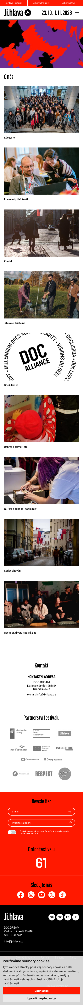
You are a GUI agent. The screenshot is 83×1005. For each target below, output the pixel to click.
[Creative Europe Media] (41, 748)
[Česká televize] (30, 760)
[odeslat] (69, 811)
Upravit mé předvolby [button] (41, 998)
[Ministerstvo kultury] (18, 734)
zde (36, 833)
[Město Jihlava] (64, 734)
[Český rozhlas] (53, 760)
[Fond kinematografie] (41, 734)
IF (75, 917)
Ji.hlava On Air (69, 3)
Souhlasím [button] (42, 990)
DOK (51, 917)
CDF (60, 917)
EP (67, 917)
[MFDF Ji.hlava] (17, 12)
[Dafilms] (64, 774)
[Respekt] (44, 774)
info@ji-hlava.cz (46, 694)
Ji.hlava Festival (14, 3)
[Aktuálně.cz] (21, 774)
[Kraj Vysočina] (18, 748)
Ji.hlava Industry (41, 3)
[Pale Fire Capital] (64, 748)
